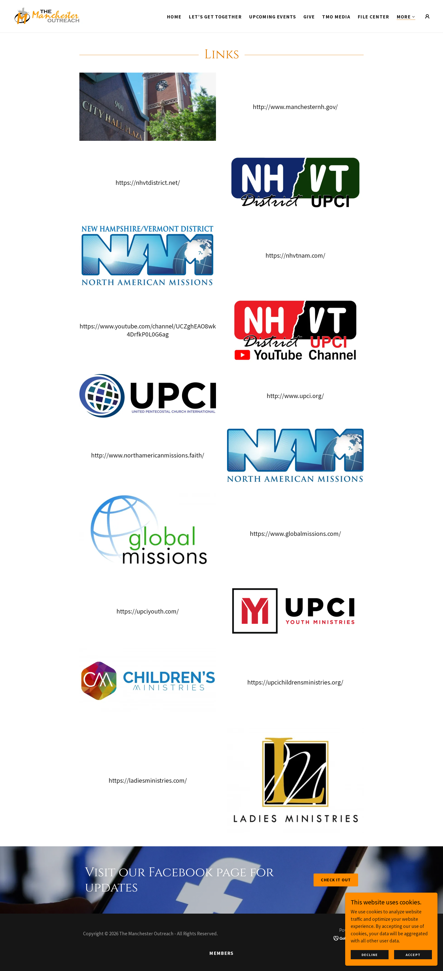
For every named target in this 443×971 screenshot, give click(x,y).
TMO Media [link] (336, 17)
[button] (406, 17)
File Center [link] (373, 17)
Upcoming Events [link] (272, 17)
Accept (413, 954)
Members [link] (221, 953)
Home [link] (174, 17)
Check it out (336, 879)
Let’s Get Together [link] (215, 17)
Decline (369, 954)
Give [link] (309, 17)
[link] (47, 16)
